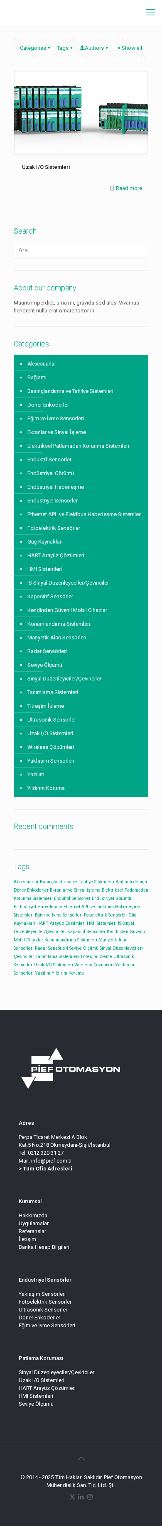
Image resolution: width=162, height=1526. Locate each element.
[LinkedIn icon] (81, 1497)
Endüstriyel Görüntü (50, 473)
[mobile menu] (151, 12)
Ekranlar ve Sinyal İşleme (56, 432)
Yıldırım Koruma (46, 788)
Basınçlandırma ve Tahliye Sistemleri (70, 391)
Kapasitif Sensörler (50, 596)
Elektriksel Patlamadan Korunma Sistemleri (78, 446)
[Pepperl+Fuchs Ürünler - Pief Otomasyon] (81, 12)
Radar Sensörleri (47, 651)
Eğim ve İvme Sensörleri (55, 418)
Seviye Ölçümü (44, 665)
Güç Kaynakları (45, 542)
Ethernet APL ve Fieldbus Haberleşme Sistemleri (84, 514)
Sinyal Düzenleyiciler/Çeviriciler (64, 678)
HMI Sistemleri (44, 569)
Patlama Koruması (41, 1358)
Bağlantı (37, 377)
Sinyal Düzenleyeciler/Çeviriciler (56, 1372)
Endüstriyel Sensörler (52, 500)
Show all (132, 48)
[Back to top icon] (81, 1458)
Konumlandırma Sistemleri (58, 624)
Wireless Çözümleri (50, 747)
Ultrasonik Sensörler (51, 720)
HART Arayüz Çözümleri (55, 555)
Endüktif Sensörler (49, 459)
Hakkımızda (33, 1215)
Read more (129, 188)
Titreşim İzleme (45, 706)
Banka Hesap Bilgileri (44, 1247)
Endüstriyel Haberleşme (55, 487)
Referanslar (32, 1231)
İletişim (27, 1239)
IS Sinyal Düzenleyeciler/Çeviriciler (68, 583)
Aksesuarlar (41, 364)
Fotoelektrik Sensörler (53, 528)
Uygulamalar (34, 1223)
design (140, 882)
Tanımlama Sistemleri (52, 692)
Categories (33, 48)
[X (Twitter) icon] (72, 1497)
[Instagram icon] (90, 1497)
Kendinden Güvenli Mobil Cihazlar (67, 610)
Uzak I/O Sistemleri (46, 167)
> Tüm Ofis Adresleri (45, 1168)
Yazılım (35, 774)
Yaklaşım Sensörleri (50, 761)
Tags (63, 48)
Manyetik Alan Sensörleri (56, 637)
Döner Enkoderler (48, 405)
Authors (94, 48)
